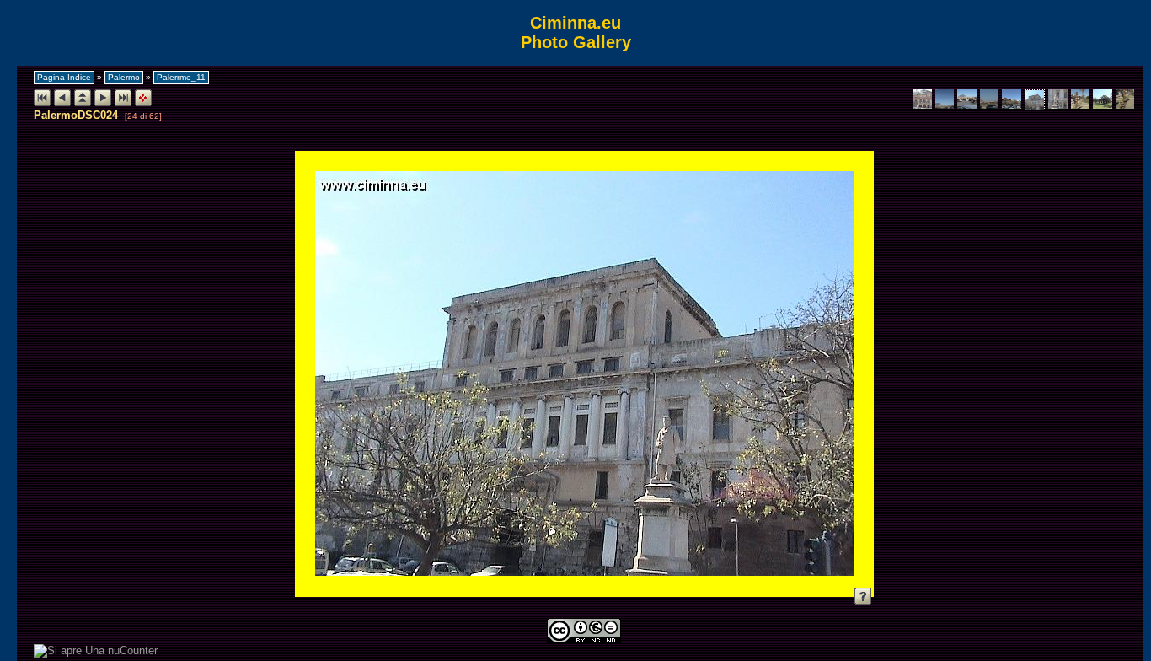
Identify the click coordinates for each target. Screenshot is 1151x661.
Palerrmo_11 (181, 77)
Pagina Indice (64, 77)
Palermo (124, 77)
